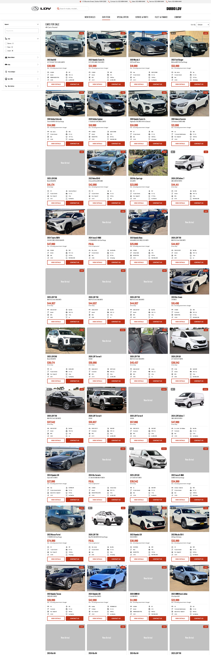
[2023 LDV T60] (189, 637)
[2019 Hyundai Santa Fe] (148, 103)
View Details (56, 84)
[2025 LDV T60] (65, 281)
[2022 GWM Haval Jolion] (189, 578)
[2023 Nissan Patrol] (65, 519)
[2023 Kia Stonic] (189, 281)
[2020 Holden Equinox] (106, 103)
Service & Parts (141, 17)
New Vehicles (90, 17)
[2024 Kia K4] (65, 637)
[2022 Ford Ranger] (189, 44)
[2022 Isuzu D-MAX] (189, 459)
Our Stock (106, 17)
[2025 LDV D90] (65, 162)
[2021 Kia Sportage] (148, 162)
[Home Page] (41, 8)
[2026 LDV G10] (189, 341)
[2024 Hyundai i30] (65, 459)
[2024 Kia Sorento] (106, 459)
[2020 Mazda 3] (148, 44)
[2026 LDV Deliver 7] (189, 162)
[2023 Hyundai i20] (148, 519)
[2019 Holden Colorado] (65, 103)
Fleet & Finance (161, 17)
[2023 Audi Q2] (65, 44)
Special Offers (122, 17)
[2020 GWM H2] (148, 578)
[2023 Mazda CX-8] (189, 519)
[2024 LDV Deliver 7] (189, 400)
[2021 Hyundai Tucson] (65, 578)
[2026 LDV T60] (189, 222)
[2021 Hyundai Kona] (148, 222)
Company (177, 17)
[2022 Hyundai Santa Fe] (106, 44)
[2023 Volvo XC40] (106, 162)
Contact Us (74, 84)
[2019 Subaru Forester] (189, 103)
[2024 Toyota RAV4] (65, 222)
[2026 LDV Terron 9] (106, 341)
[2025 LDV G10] (148, 459)
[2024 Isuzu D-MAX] (106, 222)
